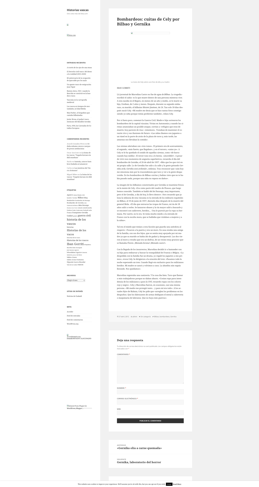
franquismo (76, 212)
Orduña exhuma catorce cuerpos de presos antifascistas (78, 146)
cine (85, 203)
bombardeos (165, 316)
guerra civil (84, 215)
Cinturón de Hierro (72, 205)
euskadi (80, 208)
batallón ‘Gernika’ (72, 198)
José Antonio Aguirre (73, 250)
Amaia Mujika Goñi (79, 195)
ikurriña (69, 247)
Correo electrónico (127, 398)
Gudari (70, 215)
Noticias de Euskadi (74, 296)
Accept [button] (169, 484)
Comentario (123, 354)
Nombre (121, 388)
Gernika (85, 212)
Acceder (70, 312)
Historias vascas (78, 10)
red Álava (79, 255)
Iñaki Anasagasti (77, 247)
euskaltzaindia (87, 208)
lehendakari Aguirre (74, 252)
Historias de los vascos (77, 240)
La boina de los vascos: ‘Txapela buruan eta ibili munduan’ (79, 155)
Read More (177, 484)
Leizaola (84, 252)
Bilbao (81, 197)
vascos (80, 264)
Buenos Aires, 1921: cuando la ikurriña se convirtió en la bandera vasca (79, 93)
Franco (69, 213)
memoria (69, 255)
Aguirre (70, 195)
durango (85, 205)
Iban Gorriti (75, 244)
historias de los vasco (73, 238)
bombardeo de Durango (82, 200)
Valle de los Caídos (72, 265)
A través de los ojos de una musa (79, 67)
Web (119, 409)
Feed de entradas (73, 316)
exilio (90, 210)
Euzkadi (85, 210)
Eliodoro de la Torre (72, 208)
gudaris (75, 216)
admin (134, 316)
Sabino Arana (72, 257)
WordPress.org (72, 324)
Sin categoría (146, 316)
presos (74, 255)
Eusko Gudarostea (77, 210)
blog (86, 197)
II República (87, 244)
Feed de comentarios (75, 320)
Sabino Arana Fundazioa (75, 260)
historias (70, 227)
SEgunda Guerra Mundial (76, 262)
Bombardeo (71, 200)
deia (80, 205)
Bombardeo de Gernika (75, 203)
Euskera (69, 210)
